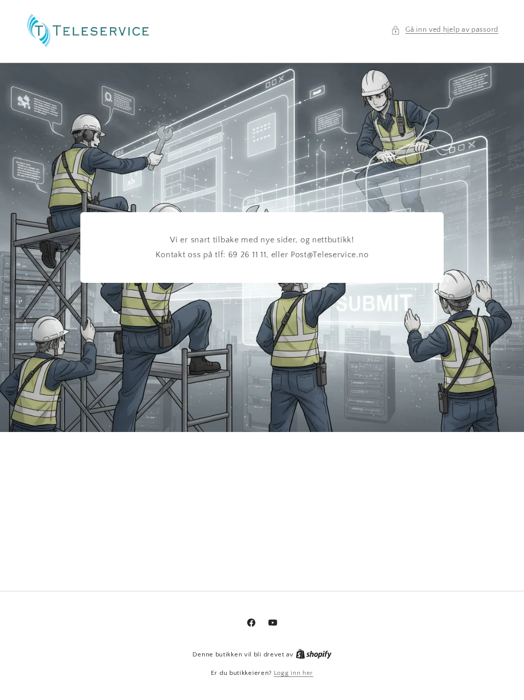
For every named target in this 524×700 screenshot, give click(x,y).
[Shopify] (314, 654)
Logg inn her (293, 672)
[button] (444, 30)
